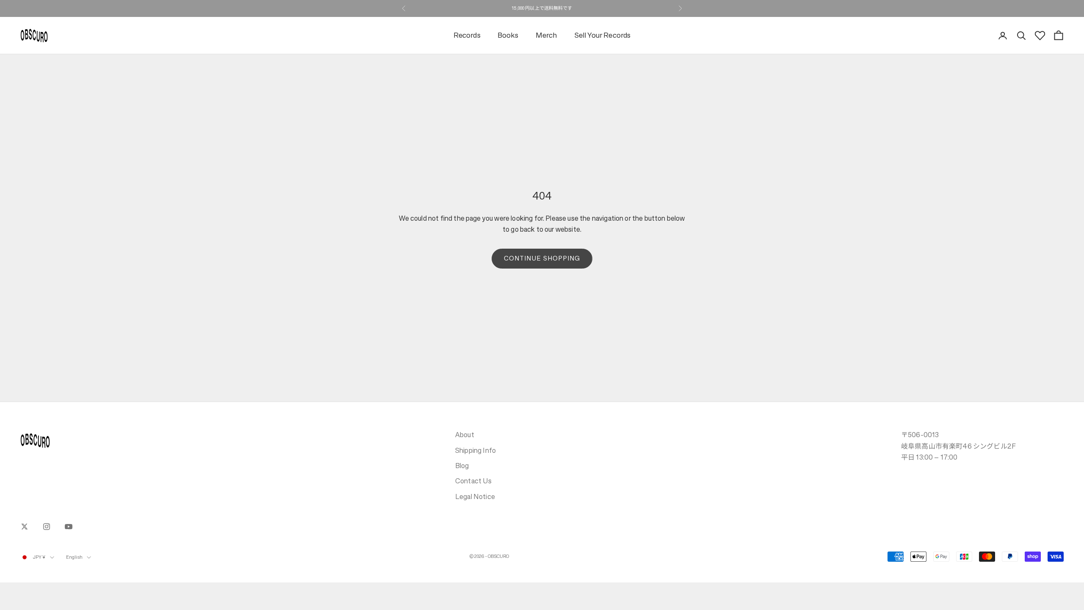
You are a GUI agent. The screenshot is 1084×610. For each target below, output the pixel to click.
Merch (546, 35)
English (74, 557)
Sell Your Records (602, 35)
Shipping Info (475, 450)
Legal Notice (475, 496)
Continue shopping (542, 258)
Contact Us (473, 480)
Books (508, 35)
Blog (462, 465)
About (464, 434)
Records (467, 35)
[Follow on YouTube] (68, 526)
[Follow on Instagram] (46, 526)
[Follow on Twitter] (24, 526)
